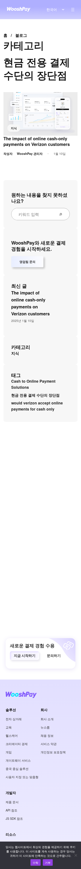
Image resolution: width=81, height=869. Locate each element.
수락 (35, 863)
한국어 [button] (51, 9)
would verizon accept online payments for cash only (37, 406)
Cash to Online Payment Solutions (33, 384)
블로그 (21, 35)
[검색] (62, 214)
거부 (48, 863)
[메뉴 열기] (72, 9)
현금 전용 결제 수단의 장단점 (35, 395)
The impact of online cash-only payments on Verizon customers (36, 141)
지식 (14, 128)
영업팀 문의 (27, 261)
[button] (24, 655)
